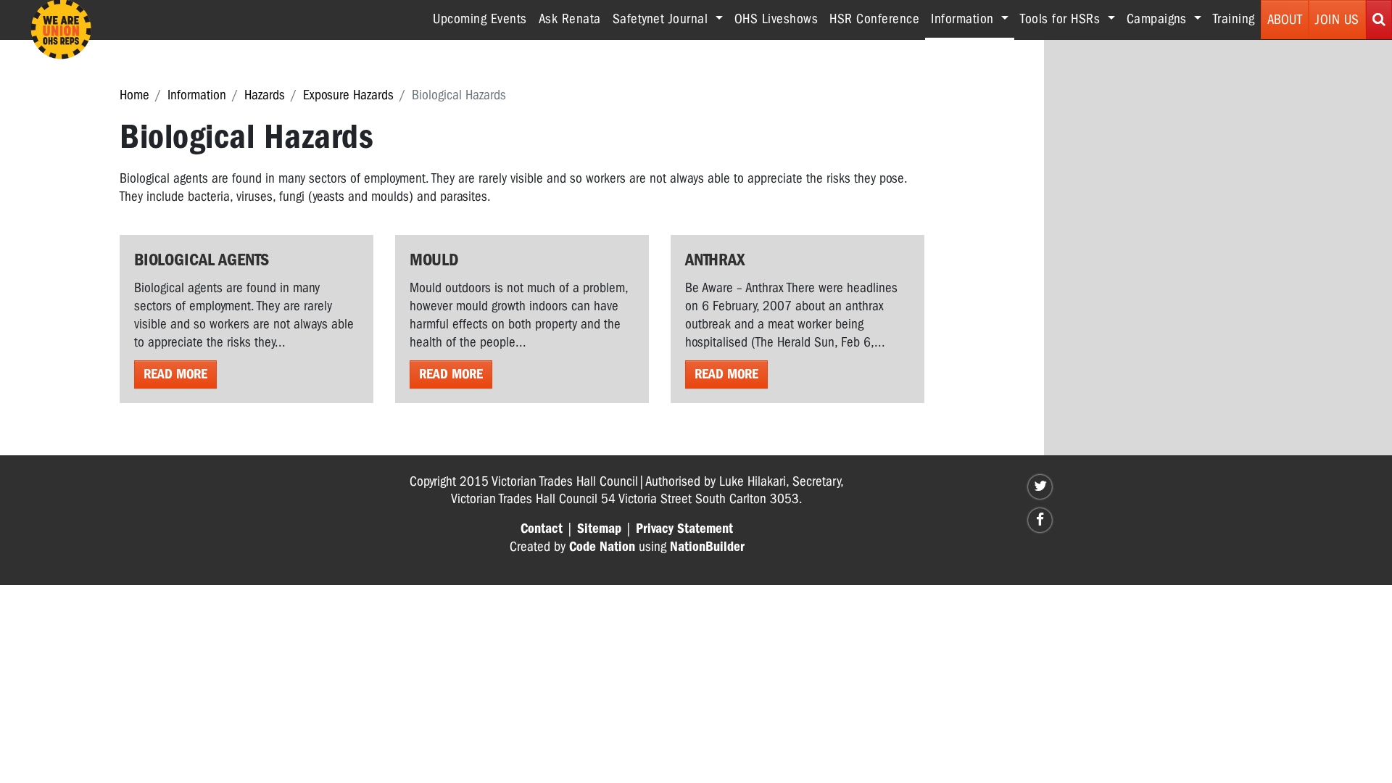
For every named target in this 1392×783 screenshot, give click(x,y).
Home (134, 95)
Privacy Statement (684, 528)
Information (196, 95)
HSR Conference (874, 19)
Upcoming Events (480, 19)
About (1285, 20)
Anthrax (715, 259)
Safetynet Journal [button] (662, 19)
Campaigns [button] (1158, 19)
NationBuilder (707, 547)
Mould (434, 259)
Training (1234, 19)
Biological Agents (201, 259)
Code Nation (602, 547)
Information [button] (972, 18)
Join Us (1337, 20)
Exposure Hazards (348, 95)
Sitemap (599, 528)
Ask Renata (570, 19)
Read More (175, 374)
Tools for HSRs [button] (1062, 19)
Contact (542, 528)
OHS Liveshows (776, 19)
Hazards (264, 95)
